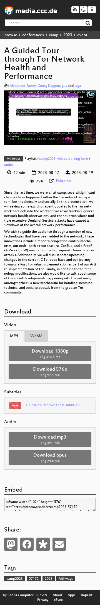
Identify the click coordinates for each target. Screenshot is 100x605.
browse (10, 35)
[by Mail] (59, 544)
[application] (50, 117)
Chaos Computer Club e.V (27, 595)
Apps (71, 595)
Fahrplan (63, 181)
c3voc (58, 600)
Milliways (13, 159)
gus (64, 86)
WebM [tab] (36, 336)
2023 (67, 35)
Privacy (42, 600)
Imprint (86, 595)
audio (8, 165)
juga (77, 86)
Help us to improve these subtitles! (53, 405)
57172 (34, 579)
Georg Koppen (49, 86)
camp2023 (14, 579)
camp (53, 35)
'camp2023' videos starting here (63, 159)
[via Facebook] (27, 544)
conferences (33, 35)
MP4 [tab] (14, 336)
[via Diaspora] (43, 544)
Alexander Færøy (23, 86)
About (57, 595)
